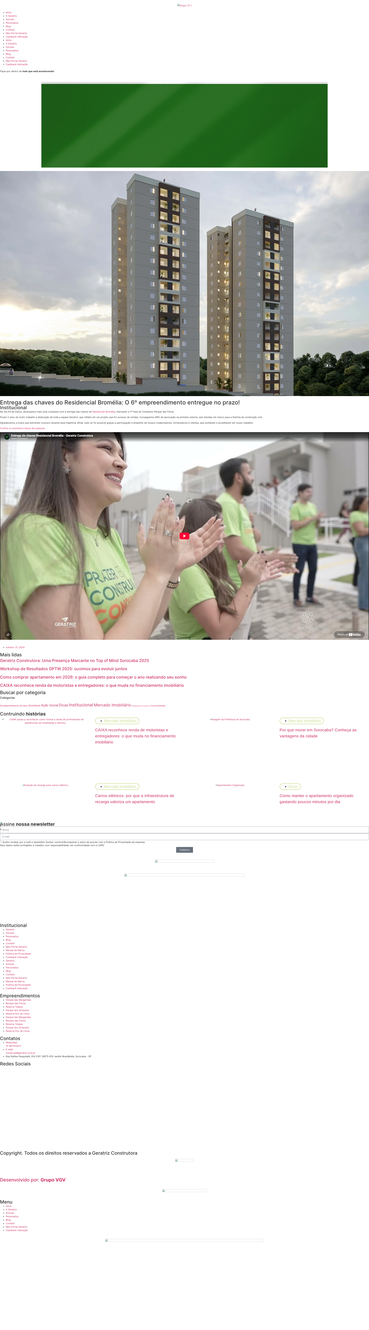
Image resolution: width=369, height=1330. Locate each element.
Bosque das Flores (16, 1003)
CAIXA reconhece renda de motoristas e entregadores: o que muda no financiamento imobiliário (92, 685)
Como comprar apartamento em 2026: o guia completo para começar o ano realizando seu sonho (93, 677)
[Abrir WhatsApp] (361, 1322)
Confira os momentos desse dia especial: (22, 428)
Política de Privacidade (18, 953)
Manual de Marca (15, 950)
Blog (8, 26)
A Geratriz (11, 15)
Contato (10, 29)
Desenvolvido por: (33, 1180)
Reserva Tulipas (14, 1006)
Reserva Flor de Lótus (18, 1013)
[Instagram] (3, 1069)
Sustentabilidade (157, 706)
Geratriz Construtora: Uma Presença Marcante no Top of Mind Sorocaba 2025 (74, 660)
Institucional (81, 704)
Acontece (34, 705)
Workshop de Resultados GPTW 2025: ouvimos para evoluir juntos (63, 668)
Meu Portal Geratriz (16, 33)
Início (9, 12)
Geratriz (10, 929)
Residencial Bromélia (104, 411)
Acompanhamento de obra (14, 705)
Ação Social (49, 705)
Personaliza (12, 22)
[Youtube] (11, 1069)
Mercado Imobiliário (112, 704)
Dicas (63, 705)
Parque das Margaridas (18, 999)
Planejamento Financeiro (140, 706)
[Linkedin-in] (19, 1069)
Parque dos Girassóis (17, 1010)
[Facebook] (27, 1069)
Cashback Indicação (17, 36)
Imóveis (10, 19)
